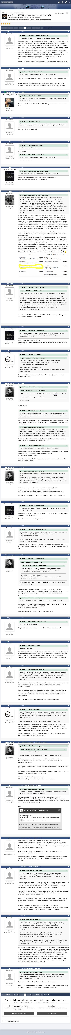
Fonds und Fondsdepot (34, 17)
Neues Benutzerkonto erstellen (19, 1013)
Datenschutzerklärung (39, 1032)
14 (67, 13)
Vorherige (7, 27)
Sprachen (29, 1032)
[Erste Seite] (2, 28)
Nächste (37, 27)
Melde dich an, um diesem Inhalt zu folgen (13, 12)
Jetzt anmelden (52, 1013)
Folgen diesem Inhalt (59, 13)
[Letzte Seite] (42, 28)
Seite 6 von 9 (47, 28)
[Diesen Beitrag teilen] (68, 31)
